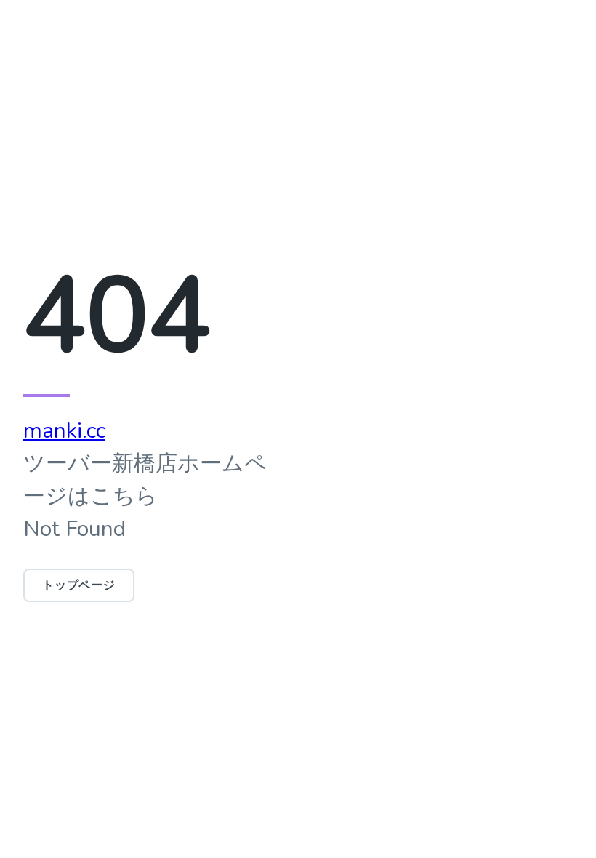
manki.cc (64, 431)
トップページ (79, 585)
